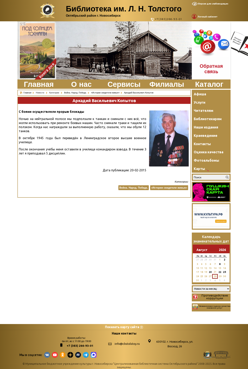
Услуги (199, 102)
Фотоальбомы (206, 160)
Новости (40, 92)
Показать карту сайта (122, 327)
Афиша (200, 94)
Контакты (202, 144)
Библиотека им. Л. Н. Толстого (124, 8)
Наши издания (206, 127)
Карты (199, 169)
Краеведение (205, 135)
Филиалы (166, 84)
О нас (81, 84)
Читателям (203, 110)
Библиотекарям (208, 119)
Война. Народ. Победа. (133, 187)
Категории (54, 92)
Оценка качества (208, 152)
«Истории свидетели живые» (169, 187)
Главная (39, 84)
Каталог (209, 84)
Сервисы (124, 84)
